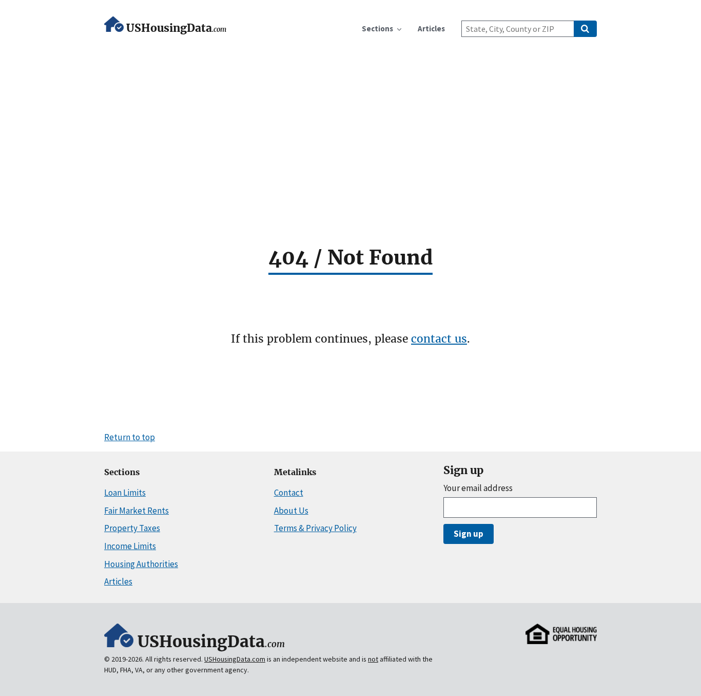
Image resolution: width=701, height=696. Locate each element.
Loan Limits (125, 492)
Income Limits (130, 546)
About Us (291, 510)
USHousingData (176, 28)
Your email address (478, 488)
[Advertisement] (350, 120)
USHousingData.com (234, 659)
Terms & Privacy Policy (315, 528)
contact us (439, 339)
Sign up (468, 533)
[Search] (585, 29)
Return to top (129, 437)
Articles (118, 581)
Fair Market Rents (136, 510)
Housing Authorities (141, 564)
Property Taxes (132, 528)
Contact (288, 492)
